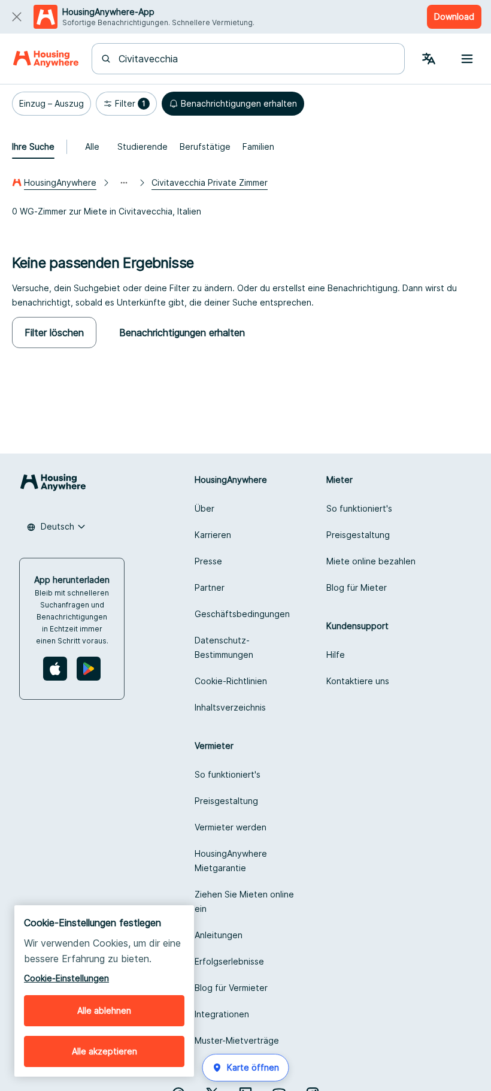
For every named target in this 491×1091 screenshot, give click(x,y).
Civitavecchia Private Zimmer (209, 182)
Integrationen (222, 1014)
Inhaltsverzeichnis (230, 707)
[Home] (46, 58)
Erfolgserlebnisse (229, 961)
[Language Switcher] (429, 59)
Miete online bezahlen (371, 561)
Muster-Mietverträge (237, 1040)
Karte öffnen (253, 1067)
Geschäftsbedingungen (242, 614)
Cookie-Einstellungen (66, 978)
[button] (51, 104)
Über (204, 508)
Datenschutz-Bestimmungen (224, 647)
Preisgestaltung (358, 535)
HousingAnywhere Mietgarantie (231, 860)
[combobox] (255, 59)
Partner (210, 587)
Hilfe (335, 654)
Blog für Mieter (356, 587)
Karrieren (213, 535)
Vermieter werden (230, 827)
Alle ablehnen (104, 1010)
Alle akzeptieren (104, 1051)
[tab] (33, 147)
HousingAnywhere (60, 182)
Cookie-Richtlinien (231, 681)
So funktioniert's (359, 508)
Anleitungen (219, 935)
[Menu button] (467, 59)
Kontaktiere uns (357, 681)
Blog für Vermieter (231, 988)
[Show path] (124, 183)
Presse (208, 561)
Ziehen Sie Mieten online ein (244, 901)
